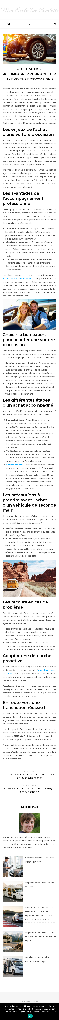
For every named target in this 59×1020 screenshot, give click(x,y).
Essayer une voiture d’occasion (18, 278)
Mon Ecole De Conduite (29, 10)
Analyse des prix (14, 464)
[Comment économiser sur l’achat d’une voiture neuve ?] (13, 866)
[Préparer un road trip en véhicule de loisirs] (13, 891)
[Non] (55, 1011)
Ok (30, 1016)
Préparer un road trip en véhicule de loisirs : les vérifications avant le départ (40, 936)
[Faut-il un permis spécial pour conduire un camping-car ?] (13, 966)
